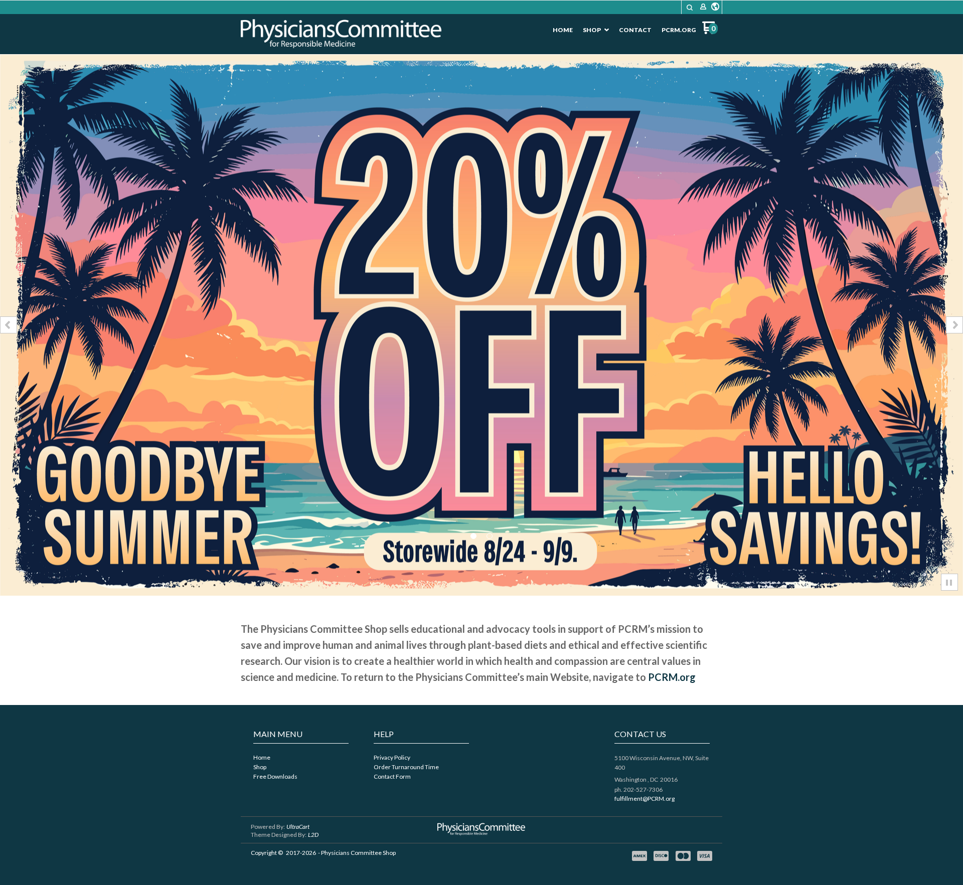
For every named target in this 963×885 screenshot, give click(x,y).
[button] (689, 8)
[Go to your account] (703, 7)
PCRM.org (672, 677)
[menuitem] (563, 30)
